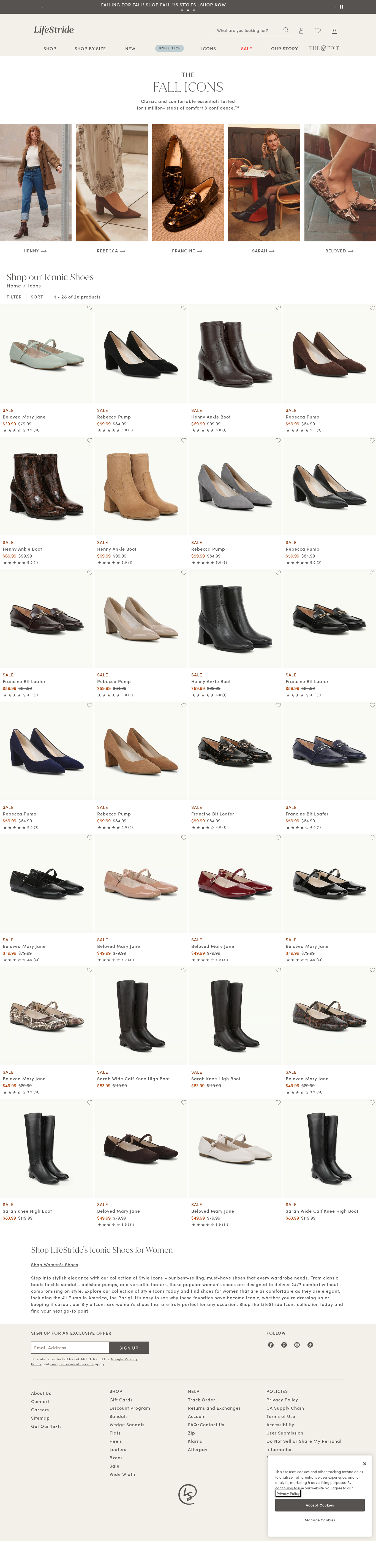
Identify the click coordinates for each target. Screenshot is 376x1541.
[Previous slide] (43, 6)
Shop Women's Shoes (54, 1264)
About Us (41, 1393)
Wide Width (122, 1474)
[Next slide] (332, 6)
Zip (191, 1433)
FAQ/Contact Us (206, 1424)
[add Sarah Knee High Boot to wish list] (278, 970)
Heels (116, 1441)
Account (197, 1416)
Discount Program (130, 1408)
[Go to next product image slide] (89, 348)
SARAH (259, 250)
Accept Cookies (320, 1505)
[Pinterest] (284, 1347)
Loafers (118, 1449)
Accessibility (280, 1424)
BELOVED (335, 250)
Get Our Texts (46, 1426)
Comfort (40, 1401)
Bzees (116, 1457)
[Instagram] (297, 1347)
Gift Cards (121, 1399)
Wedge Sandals (127, 1424)
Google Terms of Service (72, 1363)
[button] (59, 48)
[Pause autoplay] (341, 7)
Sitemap (40, 1418)
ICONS (208, 48)
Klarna (195, 1441)
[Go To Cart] (334, 30)
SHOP (49, 48)
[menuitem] (50, 49)
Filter (14, 297)
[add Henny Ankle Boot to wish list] (278, 308)
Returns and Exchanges (214, 1408)
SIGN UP (128, 1348)
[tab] (182, 10)
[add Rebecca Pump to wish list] (183, 308)
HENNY (31, 250)
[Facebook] (271, 1347)
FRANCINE (183, 250)
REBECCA (107, 250)
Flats (115, 1433)
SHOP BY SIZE (90, 48)
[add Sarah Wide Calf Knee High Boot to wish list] (183, 970)
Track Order (201, 1399)
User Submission (284, 1433)
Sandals (119, 1416)
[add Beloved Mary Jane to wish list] (89, 308)
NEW (130, 48)
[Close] (365, 1464)
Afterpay (198, 1449)
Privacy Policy (282, 1399)
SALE (246, 48)
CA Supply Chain (285, 1408)
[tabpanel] (188, 4)
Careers (40, 1409)
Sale (114, 1466)
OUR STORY (284, 48)
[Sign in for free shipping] (301, 30)
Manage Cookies (320, 1519)
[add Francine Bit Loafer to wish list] (89, 573)
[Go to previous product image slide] (3, 348)
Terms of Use (280, 1416)
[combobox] (253, 30)
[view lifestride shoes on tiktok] (310, 1347)
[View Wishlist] (317, 30)
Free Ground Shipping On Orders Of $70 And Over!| (188, 4)
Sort (37, 297)
